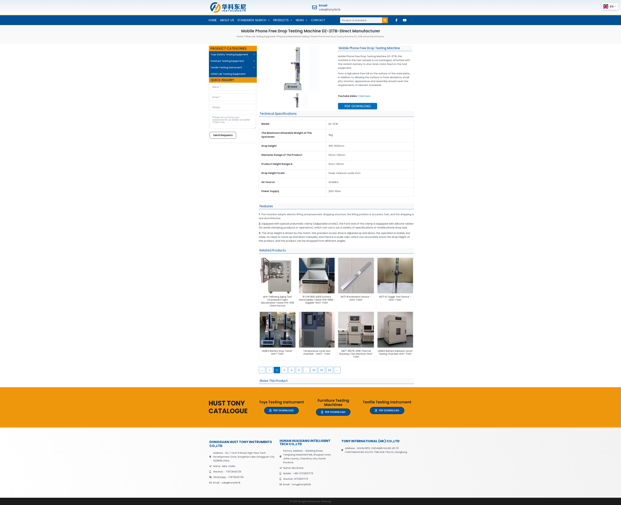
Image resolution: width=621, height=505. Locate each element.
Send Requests (223, 135)
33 (321, 370)
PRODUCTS (281, 20)
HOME (213, 20)
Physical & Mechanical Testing (293, 36)
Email (323, 5)
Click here (364, 96)
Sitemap (326, 501)
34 (329, 370)
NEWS (300, 20)
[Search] (385, 20)
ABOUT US (227, 20)
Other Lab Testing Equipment (260, 36)
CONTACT (318, 20)
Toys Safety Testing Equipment (229, 54)
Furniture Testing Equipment (227, 61)
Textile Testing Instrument (226, 67)
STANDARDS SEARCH (251, 20)
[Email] (314, 7)
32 (313, 370)
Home (240, 36)
